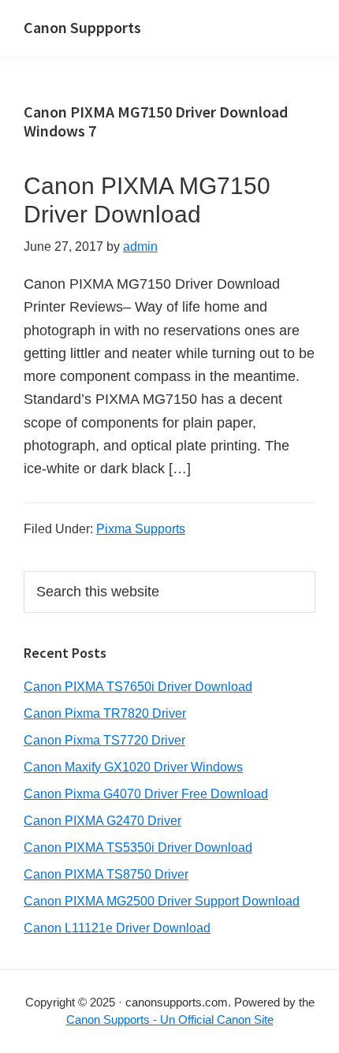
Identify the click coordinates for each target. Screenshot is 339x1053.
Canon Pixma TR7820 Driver (105, 713)
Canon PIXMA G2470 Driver (102, 820)
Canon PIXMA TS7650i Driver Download (138, 686)
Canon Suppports (82, 27)
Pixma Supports (140, 529)
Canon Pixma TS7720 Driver (104, 740)
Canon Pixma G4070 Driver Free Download (146, 794)
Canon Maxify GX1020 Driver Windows (133, 767)
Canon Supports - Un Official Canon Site (170, 1019)
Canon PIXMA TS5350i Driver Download (138, 847)
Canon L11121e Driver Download (117, 928)
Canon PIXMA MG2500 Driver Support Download (162, 901)
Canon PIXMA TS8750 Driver (106, 874)
